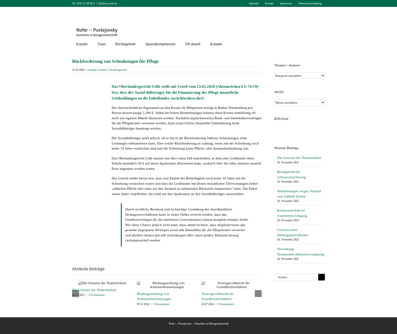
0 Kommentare (97, 295)
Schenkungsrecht (117, 69)
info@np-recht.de (107, 3)
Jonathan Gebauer (97, 69)
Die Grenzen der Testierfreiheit (94, 290)
